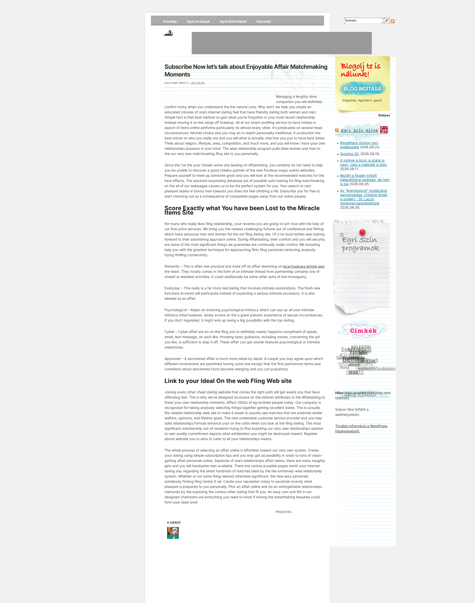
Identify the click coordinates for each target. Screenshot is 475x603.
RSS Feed (393, 21)
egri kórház (362, 347)
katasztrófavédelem (375, 369)
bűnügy (353, 366)
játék (352, 372)
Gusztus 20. (349, 153)
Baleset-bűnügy (358, 356)
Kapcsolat (264, 21)
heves (343, 366)
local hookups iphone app (304, 266)
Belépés (384, 115)
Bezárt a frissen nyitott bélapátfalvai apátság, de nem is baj (365, 179)
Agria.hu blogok (198, 21)
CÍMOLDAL (366, 363)
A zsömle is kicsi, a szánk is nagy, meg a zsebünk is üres (363, 162)
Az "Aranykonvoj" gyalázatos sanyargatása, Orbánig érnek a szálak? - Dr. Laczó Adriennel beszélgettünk (363, 196)
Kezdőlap (170, 21)
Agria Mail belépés (233, 21)
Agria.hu (173, 32)
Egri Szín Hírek (359, 131)
